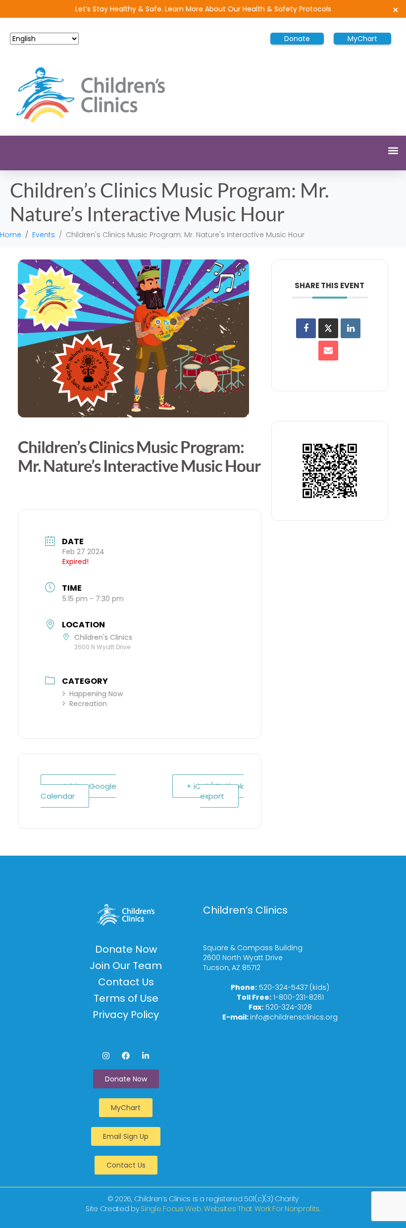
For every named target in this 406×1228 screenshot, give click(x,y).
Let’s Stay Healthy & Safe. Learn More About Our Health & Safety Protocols (203, 9)
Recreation (88, 704)
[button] (393, 150)
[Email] (328, 350)
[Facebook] (126, 1056)
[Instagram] (106, 1056)
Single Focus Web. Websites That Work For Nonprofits (230, 1209)
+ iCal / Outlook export (215, 791)
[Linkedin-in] (146, 1056)
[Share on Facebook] (306, 328)
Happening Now (96, 694)
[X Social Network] (328, 328)
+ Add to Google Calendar (78, 791)
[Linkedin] (350, 328)
